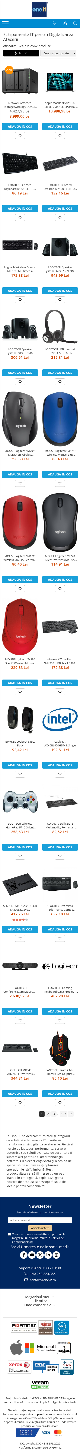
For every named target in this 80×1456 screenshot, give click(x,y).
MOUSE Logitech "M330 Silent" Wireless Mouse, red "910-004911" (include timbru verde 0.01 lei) (20, 661)
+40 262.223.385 (42, 1274)
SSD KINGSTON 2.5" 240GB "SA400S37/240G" (20, 908)
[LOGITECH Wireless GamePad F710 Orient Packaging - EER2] (20, 802)
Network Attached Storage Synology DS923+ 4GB (20, 105)
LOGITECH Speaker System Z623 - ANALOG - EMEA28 (60, 269)
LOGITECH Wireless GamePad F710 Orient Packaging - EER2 (20, 825)
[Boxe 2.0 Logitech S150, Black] (20, 719)
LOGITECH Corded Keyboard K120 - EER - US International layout (20, 187)
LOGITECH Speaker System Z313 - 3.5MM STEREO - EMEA (20, 351)
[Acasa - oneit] (40, 9)
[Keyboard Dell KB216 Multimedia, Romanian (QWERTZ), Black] (60, 802)
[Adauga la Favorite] (20, 135)
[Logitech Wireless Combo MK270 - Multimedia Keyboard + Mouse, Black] (20, 245)
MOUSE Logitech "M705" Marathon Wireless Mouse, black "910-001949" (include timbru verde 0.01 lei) (19, 453)
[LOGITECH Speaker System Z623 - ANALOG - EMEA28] (60, 245)
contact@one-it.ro (42, 1280)
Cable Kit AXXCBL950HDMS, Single (60, 743)
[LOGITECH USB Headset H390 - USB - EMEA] (60, 327)
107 (63, 1114)
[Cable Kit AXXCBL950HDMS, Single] (60, 719)
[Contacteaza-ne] (54, 23)
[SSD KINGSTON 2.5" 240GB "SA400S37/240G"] (20, 884)
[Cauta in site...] (75, 23)
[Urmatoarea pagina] (71, 1114)
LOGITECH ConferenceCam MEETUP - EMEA (19, 990)
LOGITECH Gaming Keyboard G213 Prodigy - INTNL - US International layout (60, 990)
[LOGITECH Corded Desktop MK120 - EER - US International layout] (60, 163)
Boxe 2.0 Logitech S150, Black (20, 743)
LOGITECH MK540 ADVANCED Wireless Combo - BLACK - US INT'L (20, 1072)
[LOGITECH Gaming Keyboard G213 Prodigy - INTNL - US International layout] (60, 966)
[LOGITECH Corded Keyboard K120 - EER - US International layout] (20, 163)
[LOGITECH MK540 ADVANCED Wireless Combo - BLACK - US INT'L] (20, 1048)
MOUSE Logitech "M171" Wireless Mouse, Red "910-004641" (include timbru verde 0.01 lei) (19, 558)
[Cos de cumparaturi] (65, 23)
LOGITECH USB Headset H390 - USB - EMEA (60, 351)
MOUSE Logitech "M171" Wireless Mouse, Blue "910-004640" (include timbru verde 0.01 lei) (60, 453)
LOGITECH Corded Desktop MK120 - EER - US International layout (60, 187)
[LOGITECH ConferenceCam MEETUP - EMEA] (20, 966)
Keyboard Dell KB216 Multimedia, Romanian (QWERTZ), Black (60, 825)
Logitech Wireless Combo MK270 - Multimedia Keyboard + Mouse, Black (20, 269)
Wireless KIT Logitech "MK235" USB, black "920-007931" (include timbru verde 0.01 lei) (60, 661)
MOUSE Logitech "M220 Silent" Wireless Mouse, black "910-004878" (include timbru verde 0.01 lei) (60, 558)
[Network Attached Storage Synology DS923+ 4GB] (20, 81)
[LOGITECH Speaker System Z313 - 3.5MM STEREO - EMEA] (20, 327)
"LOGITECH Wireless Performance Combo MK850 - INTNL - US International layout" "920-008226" (60, 908)
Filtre (22, 53)
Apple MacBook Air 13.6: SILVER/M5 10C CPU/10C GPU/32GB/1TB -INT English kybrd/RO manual (60, 105)
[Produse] (6, 24)
